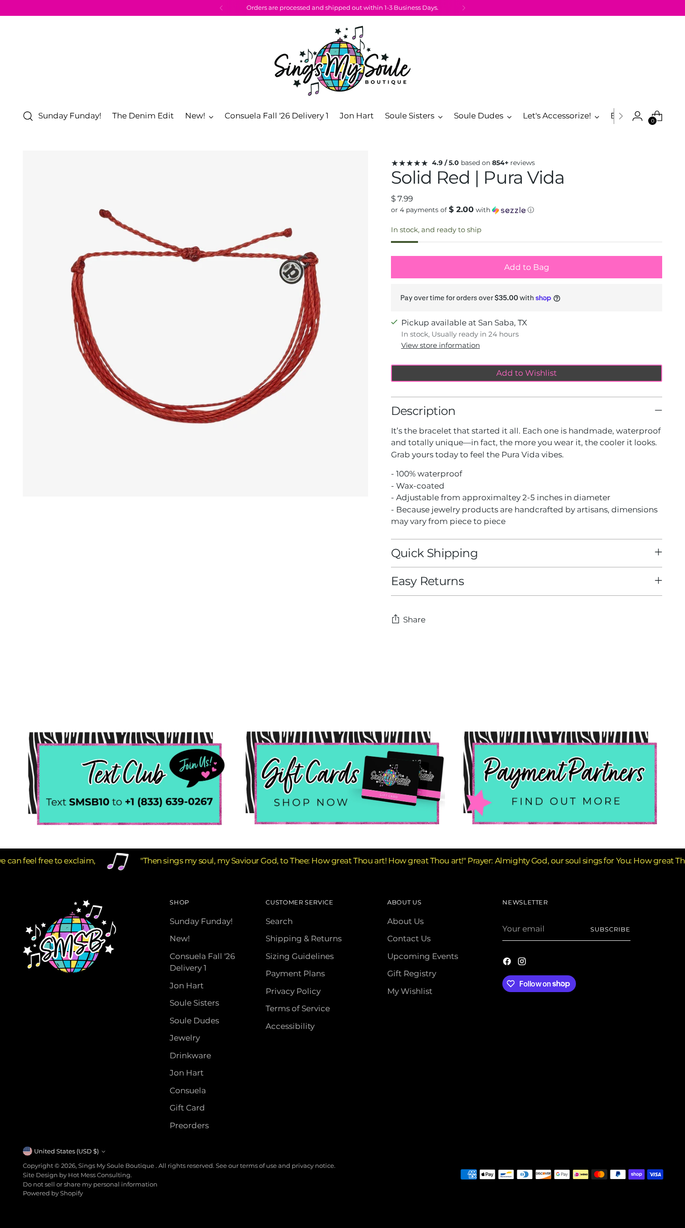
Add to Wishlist (526, 373)
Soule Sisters (194, 1002)
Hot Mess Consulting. (100, 1175)
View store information (440, 345)
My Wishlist (409, 991)
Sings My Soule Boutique (117, 1165)
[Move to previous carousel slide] (633, 691)
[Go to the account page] (637, 116)
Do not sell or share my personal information (90, 1184)
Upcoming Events (422, 956)
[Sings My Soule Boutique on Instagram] (522, 963)
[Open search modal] (28, 116)
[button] (527, 209)
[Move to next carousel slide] (655, 691)
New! (180, 938)
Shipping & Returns (304, 938)
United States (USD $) (66, 1151)
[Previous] (221, 8)
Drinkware (190, 1055)
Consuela (188, 1090)
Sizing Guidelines (300, 956)
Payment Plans (295, 973)
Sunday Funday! (201, 921)
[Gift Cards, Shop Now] (342, 778)
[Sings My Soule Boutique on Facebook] (508, 963)
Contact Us (409, 938)
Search (279, 921)
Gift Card (187, 1107)
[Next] (463, 8)
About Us (405, 921)
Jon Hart (187, 985)
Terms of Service (298, 1008)
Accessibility (290, 1026)
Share (414, 619)
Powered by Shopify (53, 1193)
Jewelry (185, 1037)
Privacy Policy (293, 991)
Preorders (189, 1125)
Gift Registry (411, 973)
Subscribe (610, 929)
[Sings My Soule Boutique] (342, 60)
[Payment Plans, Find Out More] (560, 778)
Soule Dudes (194, 1020)
